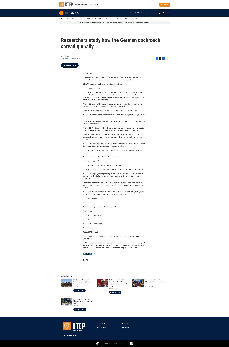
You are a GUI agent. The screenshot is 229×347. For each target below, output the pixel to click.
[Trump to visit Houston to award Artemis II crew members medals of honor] (138, 283)
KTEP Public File (101, 327)
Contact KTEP (125, 323)
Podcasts (81, 18)
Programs (70, 18)
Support (98, 18)
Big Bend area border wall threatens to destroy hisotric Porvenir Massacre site (82, 282)
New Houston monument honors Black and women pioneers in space (83, 301)
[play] (61, 13)
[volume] (66, 13)
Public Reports (125, 327)
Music (89, 18)
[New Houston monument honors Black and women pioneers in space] (66, 302)
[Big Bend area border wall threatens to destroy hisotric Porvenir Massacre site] (66, 283)
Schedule (117, 18)
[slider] (69, 13)
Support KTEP (101, 323)
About (107, 18)
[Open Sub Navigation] (64, 18)
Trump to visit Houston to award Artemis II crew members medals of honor (155, 282)
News (61, 18)
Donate (165, 5)
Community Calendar (132, 18)
